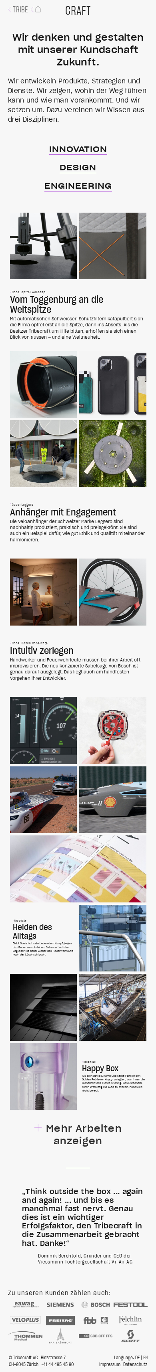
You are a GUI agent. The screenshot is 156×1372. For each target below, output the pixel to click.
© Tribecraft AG (23, 1358)
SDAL (78, 868)
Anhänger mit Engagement (78, 523)
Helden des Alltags (43, 938)
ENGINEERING (78, 186)
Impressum (109, 1364)
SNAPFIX (112, 730)
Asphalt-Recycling (112, 1007)
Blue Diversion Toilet (112, 938)
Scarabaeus (112, 453)
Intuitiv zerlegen (78, 661)
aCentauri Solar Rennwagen (43, 799)
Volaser (43, 246)
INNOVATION (78, 150)
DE (137, 1358)
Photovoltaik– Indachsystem (43, 1007)
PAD (43, 730)
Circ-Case (112, 384)
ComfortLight (43, 592)
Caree (112, 246)
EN (145, 1358)
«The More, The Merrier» (43, 453)
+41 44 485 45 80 (57, 1364)
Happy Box (112, 1076)
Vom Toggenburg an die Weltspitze (78, 315)
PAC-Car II (112, 799)
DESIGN (78, 168)
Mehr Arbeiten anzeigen (84, 1135)
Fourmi (112, 592)
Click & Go (43, 384)
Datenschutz (135, 1364)
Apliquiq (43, 1076)
